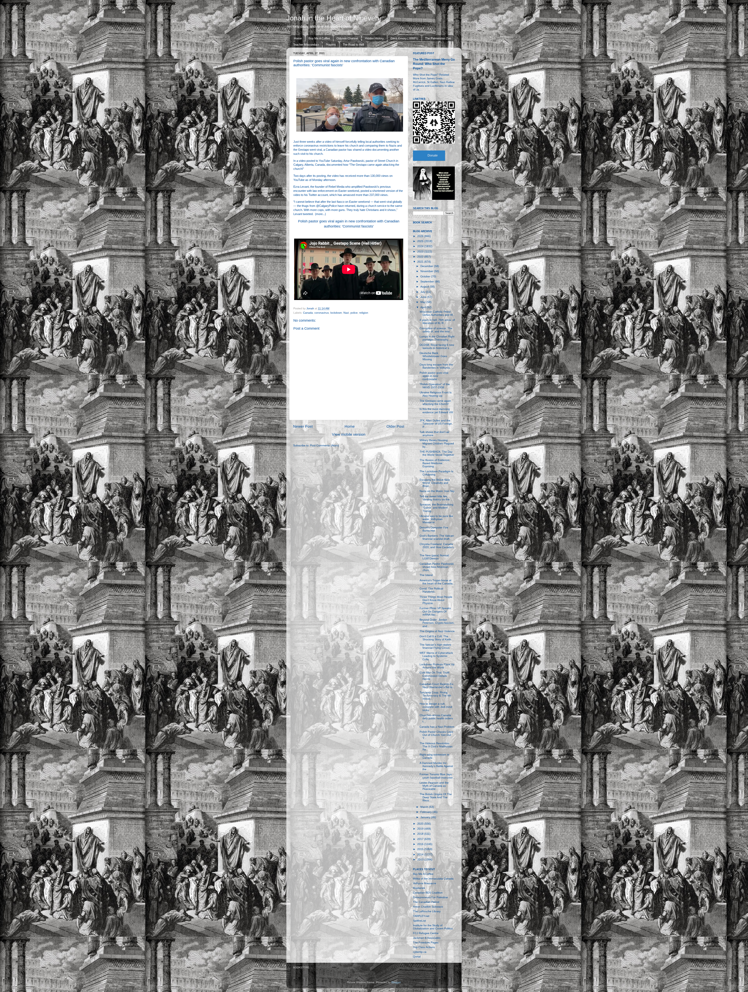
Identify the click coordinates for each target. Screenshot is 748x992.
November (427, 271)
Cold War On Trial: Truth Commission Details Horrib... (434, 675)
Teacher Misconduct (306, 44)
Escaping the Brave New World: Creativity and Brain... (435, 483)
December (427, 266)
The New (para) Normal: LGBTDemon (435, 557)
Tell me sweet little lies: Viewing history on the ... (436, 498)
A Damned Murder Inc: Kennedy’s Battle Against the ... (436, 766)
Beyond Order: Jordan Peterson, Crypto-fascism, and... (437, 622)
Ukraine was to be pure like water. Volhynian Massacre (436, 519)
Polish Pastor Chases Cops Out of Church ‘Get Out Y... (436, 735)
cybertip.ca (419, 951)
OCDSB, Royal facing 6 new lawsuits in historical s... (437, 346)
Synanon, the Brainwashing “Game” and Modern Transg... (436, 507)
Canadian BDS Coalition (428, 892)
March (424, 806)
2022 (420, 256)
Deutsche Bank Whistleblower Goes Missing (433, 356)
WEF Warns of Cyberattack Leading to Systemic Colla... (436, 656)
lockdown (336, 312)
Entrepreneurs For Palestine (430, 897)
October (425, 276)
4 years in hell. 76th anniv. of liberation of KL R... (437, 322)
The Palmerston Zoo (438, 38)
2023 (420, 251)
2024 (420, 246)
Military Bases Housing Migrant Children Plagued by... (437, 443)
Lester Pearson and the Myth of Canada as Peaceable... (434, 785)
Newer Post (303, 426)
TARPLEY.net (421, 916)
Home (298, 38)
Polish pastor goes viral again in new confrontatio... (434, 376)
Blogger (396, 982)
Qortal (417, 956)
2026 (420, 236)
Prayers (331, 44)
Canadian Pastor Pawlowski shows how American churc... (437, 567)
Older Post (395, 426)
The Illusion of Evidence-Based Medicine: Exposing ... (435, 463)
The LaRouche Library (427, 911)
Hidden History (374, 38)
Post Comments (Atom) (324, 445)
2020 (420, 823)
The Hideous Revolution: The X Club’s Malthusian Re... (436, 746)
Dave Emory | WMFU (404, 38)
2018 (420, 833)
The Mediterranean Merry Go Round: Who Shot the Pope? (434, 64)
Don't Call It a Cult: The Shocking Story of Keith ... (437, 638)
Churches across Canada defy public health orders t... (436, 718)
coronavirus (321, 312)
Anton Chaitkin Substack (428, 906)
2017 (420, 839)
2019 (420, 828)
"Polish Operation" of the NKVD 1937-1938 (435, 386)
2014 (420, 854)
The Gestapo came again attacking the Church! (435, 402)
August (425, 286)
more (319, 214)
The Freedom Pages (425, 942)
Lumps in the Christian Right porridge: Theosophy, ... (437, 338)
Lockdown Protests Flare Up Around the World (437, 666)
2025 (420, 241)
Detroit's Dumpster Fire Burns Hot (434, 529)
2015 (420, 849)
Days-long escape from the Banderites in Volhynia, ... (437, 366)
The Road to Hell (353, 44)
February (426, 812)
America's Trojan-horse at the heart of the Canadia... (437, 582)
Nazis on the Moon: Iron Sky (437, 491)
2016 (420, 844)
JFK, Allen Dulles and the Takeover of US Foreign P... (436, 423)
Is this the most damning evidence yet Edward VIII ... (436, 412)
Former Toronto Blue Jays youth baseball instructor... (437, 776)
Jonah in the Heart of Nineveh (332, 18)
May (423, 302)
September (427, 281)
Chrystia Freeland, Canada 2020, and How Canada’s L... (437, 547)
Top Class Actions (424, 947)
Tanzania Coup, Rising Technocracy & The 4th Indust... (435, 695)
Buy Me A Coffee (319, 38)
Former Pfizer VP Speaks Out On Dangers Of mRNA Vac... (435, 611)
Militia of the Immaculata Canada (433, 878)
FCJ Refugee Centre (425, 933)
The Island (426, 575)
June (423, 297)
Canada (308, 312)
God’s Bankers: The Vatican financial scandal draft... (437, 537)
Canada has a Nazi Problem (437, 726)
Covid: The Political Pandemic (431, 590)
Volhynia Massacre (424, 883)
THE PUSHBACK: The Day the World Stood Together (437, 453)
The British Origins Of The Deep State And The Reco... (436, 797)
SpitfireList (419, 920)
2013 (420, 859)
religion (363, 312)
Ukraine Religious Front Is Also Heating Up (436, 394)
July (423, 291)
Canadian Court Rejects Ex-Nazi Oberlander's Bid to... (437, 686)
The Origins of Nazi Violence (437, 631)
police (354, 312)
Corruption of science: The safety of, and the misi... (436, 330)
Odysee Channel (347, 38)
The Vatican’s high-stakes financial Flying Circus (435, 646)
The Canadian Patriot (426, 902)
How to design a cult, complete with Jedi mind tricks (436, 706)
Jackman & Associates (426, 937)
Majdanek (419, 888)
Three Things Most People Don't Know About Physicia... (436, 600)
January (425, 817)
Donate (433, 155)
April (423, 307)
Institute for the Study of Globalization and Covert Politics (433, 927)
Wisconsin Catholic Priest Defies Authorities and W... (437, 313)
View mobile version (348, 434)
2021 (420, 261)
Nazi (346, 312)
